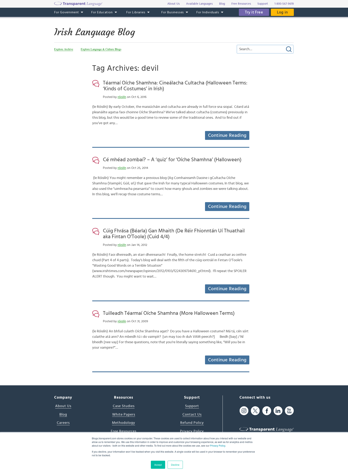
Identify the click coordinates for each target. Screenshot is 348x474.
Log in (282, 12)
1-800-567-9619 (284, 3)
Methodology (123, 423)
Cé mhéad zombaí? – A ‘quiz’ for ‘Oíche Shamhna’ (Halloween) (172, 159)
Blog (63, 414)
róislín (122, 97)
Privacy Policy (217, 445)
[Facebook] (266, 410)
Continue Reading (227, 135)
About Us (63, 406)
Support (192, 406)
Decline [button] (175, 464)
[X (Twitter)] (255, 410)
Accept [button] (158, 464)
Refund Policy (192, 423)
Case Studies (124, 406)
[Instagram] (244, 410)
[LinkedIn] (278, 410)
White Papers (123, 414)
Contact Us (192, 414)
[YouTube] (289, 410)
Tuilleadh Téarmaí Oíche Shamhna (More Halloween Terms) (169, 313)
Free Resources (123, 431)
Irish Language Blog (94, 32)
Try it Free (254, 12)
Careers (63, 423)
